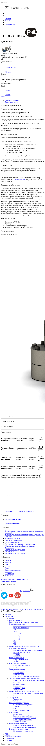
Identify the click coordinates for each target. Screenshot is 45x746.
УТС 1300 (17, 656)
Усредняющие (18, 690)
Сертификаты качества (13, 570)
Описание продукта (12, 100)
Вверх (3, 96)
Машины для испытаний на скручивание (20, 546)
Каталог (8, 20)
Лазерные (16, 682)
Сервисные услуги (11, 102)
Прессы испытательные (13, 540)
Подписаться (25, 591)
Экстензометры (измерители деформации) (20, 544)
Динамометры (10, 24)
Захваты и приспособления (23, 716)
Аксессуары (9, 551)
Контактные (17, 686)
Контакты (8, 572)
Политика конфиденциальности (30, 609)
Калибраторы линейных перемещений (27, 676)
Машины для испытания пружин (25, 727)
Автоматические (19, 684)
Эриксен (16, 706)
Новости (8, 562)
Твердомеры (9, 548)
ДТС (15, 667)
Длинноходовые (19, 688)
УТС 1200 (17, 654)
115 (14, 644)
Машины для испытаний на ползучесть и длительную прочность (24, 647)
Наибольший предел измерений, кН (14, 57)
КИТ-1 (15, 708)
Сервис (7, 568)
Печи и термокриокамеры (22, 720)
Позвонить (9, 511)
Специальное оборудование (15, 550)
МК (19, 639)
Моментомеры (18, 675)
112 (14, 643)
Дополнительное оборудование (24, 718)
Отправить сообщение (25, 511)
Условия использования (9, 609)
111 (14, 641)
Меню (11, 618)
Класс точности (6, 61)
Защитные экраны (19, 721)
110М (15, 631)
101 (14, 629)
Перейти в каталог (15, 620)
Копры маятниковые (12, 538)
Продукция (9, 616)
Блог (6, 564)
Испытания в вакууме (21, 710)
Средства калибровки (13, 542)
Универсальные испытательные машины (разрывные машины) (23, 623)
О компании (9, 574)
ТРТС (15, 701)
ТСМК (15, 661)
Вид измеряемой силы (9, 53)
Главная (8, 19)
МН (19, 637)
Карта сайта (9, 575)
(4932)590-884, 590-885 (13, 519)
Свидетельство (20, 179)
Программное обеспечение (18, 729)
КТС (15, 695)
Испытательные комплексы (15, 553)
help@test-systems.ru (12, 523)
